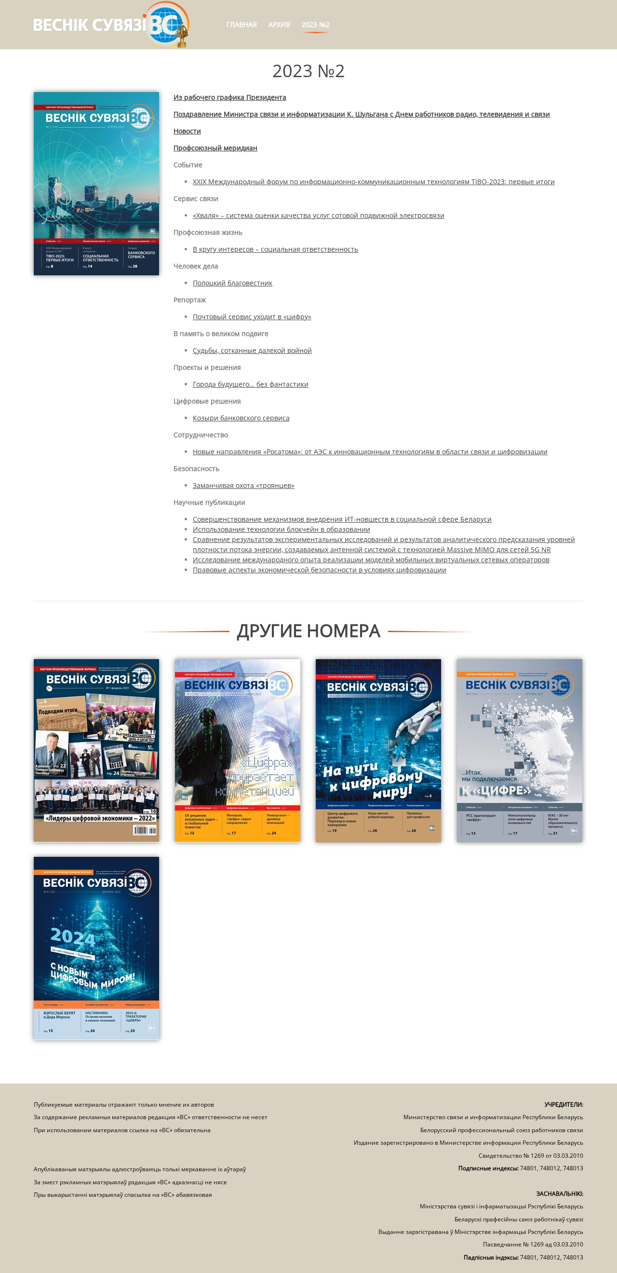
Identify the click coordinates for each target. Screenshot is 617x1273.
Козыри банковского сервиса (241, 417)
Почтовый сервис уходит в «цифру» (252, 316)
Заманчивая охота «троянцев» (244, 485)
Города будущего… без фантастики (250, 384)
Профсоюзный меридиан (215, 147)
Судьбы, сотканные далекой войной (252, 350)
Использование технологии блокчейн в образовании (281, 529)
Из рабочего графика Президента (230, 97)
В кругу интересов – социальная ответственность (275, 249)
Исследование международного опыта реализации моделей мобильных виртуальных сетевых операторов (371, 559)
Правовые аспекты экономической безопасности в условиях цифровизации (319, 569)
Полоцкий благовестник (232, 282)
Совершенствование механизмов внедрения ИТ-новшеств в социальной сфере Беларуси (342, 519)
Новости (187, 130)
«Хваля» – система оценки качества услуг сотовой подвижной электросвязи (318, 215)
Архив (279, 24)
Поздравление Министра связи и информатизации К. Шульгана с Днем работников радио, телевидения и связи (362, 114)
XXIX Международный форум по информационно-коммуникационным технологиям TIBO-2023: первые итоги (374, 181)
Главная (242, 24)
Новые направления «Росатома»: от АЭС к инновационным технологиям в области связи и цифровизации (370, 451)
